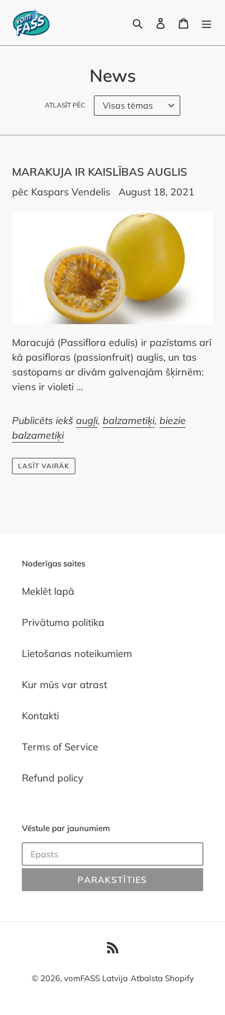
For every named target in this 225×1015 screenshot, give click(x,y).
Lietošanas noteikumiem (77, 653)
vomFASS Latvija (96, 978)
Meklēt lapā (48, 591)
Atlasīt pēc (65, 105)
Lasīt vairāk (43, 466)
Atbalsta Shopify (162, 978)
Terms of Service (60, 747)
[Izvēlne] (206, 22)
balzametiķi (129, 420)
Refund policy (53, 778)
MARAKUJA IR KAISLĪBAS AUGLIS (99, 171)
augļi (87, 420)
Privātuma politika (63, 622)
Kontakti (40, 715)
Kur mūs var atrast (64, 684)
